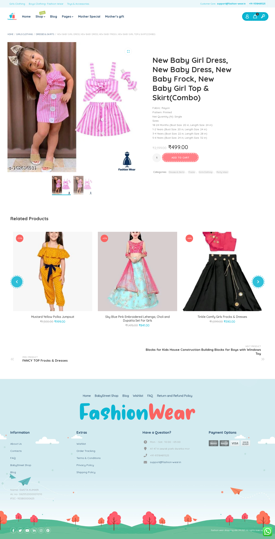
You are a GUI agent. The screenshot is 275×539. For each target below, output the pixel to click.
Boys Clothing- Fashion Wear (46, 3)
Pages (66, 16)
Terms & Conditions (89, 458)
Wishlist (138, 396)
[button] (128, 51)
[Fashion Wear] (12, 16)
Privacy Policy (85, 465)
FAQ (150, 396)
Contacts (16, 451)
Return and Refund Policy (174, 396)
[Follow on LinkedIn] (34, 530)
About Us (16, 443)
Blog (53, 16)
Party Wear (222, 172)
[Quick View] (57, 306)
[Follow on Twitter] (20, 530)
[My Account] (247, 16)
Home (26, 16)
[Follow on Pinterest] (48, 530)
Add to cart (180, 157)
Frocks (192, 172)
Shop (40, 14)
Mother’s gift (114, 16)
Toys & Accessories (78, 3)
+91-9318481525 (257, 3)
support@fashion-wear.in (231, 3)
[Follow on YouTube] (27, 530)
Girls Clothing (17, 3)
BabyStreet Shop (106, 396)
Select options (48, 306)
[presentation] (16, 281)
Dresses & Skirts (45, 34)
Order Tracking (86, 451)
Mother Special (89, 16)
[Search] (263, 16)
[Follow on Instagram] (41, 530)
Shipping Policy (86, 472)
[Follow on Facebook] (13, 530)
